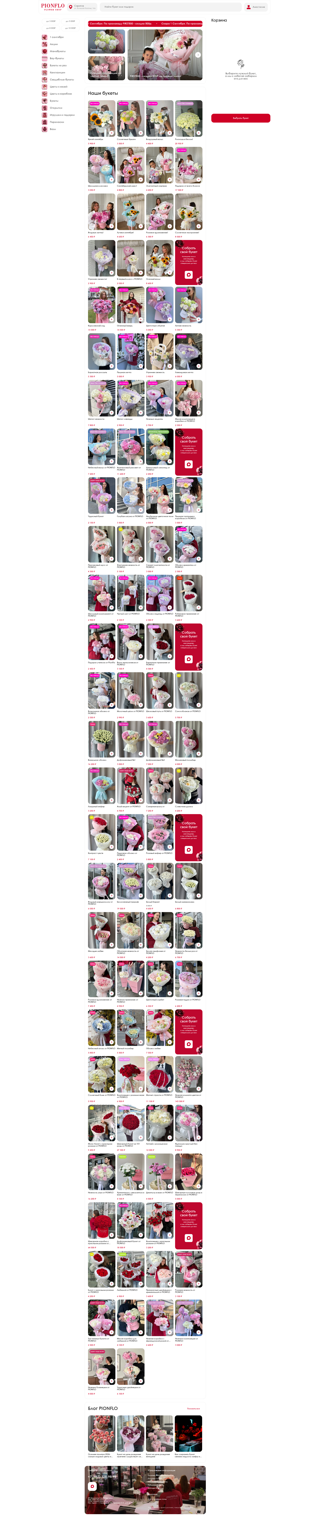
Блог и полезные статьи (157, 1499)
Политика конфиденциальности (160, 1475)
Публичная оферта (156, 1485)
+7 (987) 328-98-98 (102, 1476)
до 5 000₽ (70, 21)
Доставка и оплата (155, 1488)
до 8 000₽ (51, 28)
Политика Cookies (155, 1478)
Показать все (193, 1409)
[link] (145, 24)
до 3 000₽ (51, 21)
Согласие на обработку (158, 1482)
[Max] (189, 275)
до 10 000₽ (70, 28)
